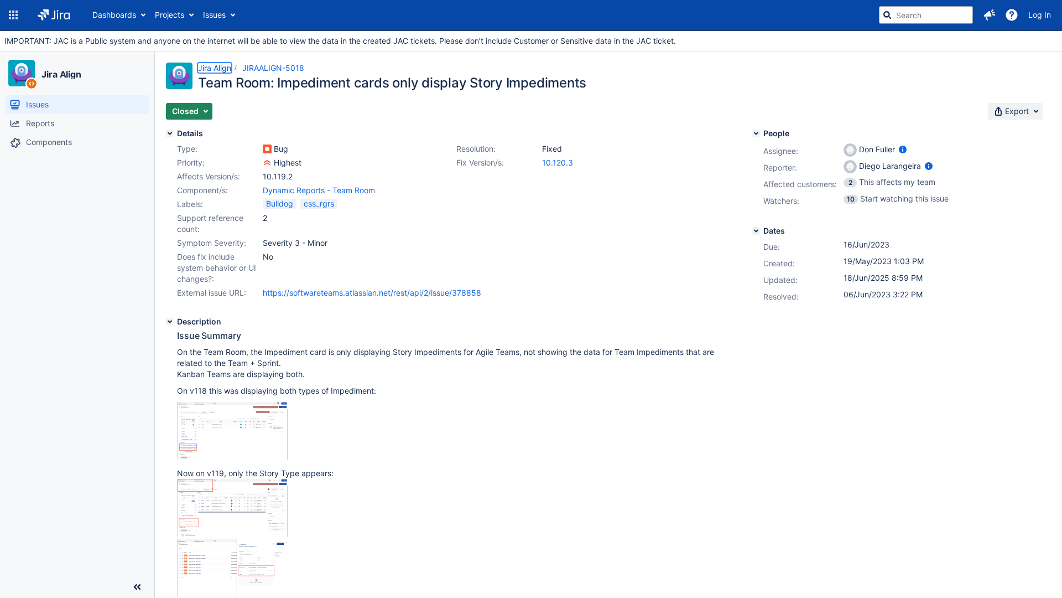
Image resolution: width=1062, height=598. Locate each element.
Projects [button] (169, 14)
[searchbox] (926, 15)
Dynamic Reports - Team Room (319, 190)
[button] (13, 15)
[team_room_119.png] (232, 533)
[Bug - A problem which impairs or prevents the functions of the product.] (267, 149)
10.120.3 (557, 162)
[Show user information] (902, 149)
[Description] (170, 322)
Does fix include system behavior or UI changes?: (216, 267)
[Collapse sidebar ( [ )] (137, 587)
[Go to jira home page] (54, 15)
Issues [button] (214, 14)
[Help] (1012, 15)
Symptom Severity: (211, 243)
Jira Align (61, 74)
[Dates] (756, 231)
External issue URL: (211, 292)
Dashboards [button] (114, 14)
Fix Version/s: (480, 162)
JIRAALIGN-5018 (273, 68)
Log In (1039, 14)
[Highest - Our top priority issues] (267, 162)
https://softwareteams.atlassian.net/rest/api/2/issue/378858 (372, 292)
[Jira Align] (21, 73)
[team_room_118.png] (232, 456)
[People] (756, 133)
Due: (771, 246)
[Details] (170, 133)
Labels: (190, 204)
